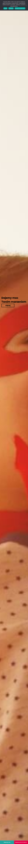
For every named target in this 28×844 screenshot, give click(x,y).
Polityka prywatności (20, 8)
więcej (7, 305)
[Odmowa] (26, 5)
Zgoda (5, 8)
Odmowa (11, 8)
